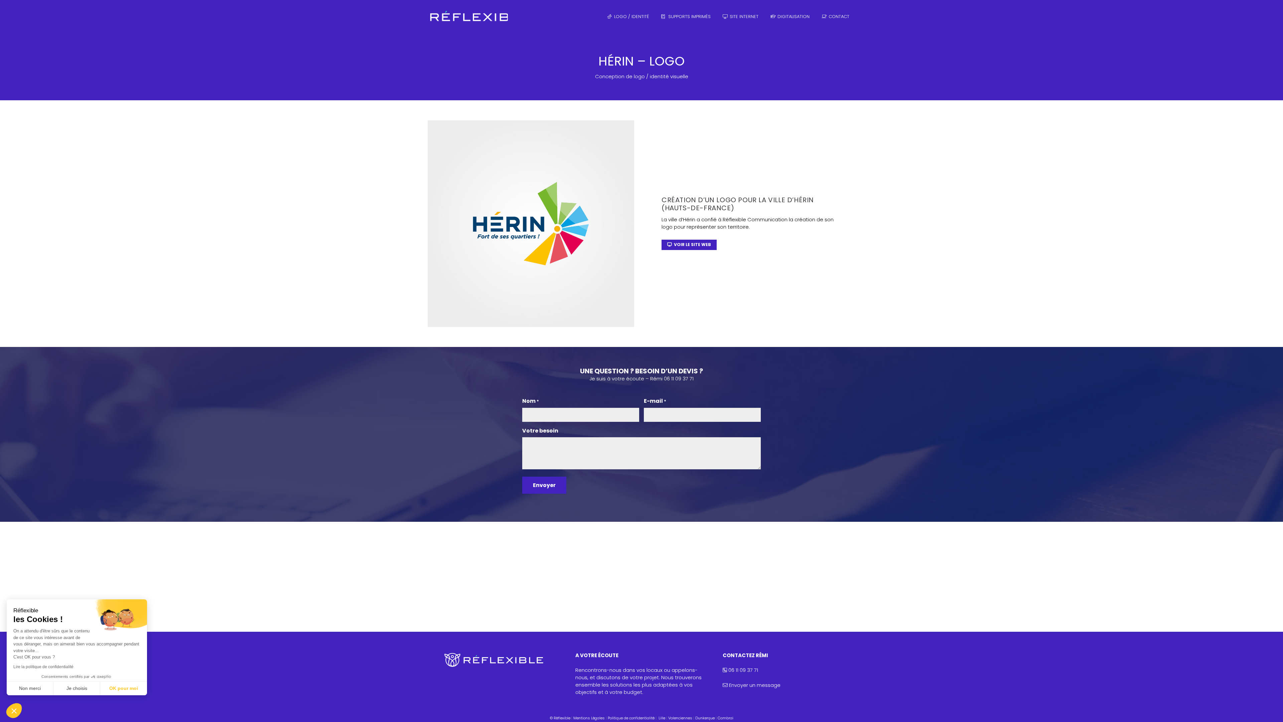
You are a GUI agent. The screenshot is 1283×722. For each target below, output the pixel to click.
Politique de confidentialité (631, 718)
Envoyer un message (754, 685)
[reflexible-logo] (468, 17)
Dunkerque (705, 718)
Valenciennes (680, 718)
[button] (14, 711)
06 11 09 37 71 (742, 670)
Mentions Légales (589, 718)
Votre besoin (540, 431)
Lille (662, 718)
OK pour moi (123, 688)
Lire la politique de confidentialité (43, 667)
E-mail (655, 401)
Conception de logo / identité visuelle (641, 76)
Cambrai (725, 718)
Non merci (30, 688)
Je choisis (76, 688)
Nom (530, 401)
